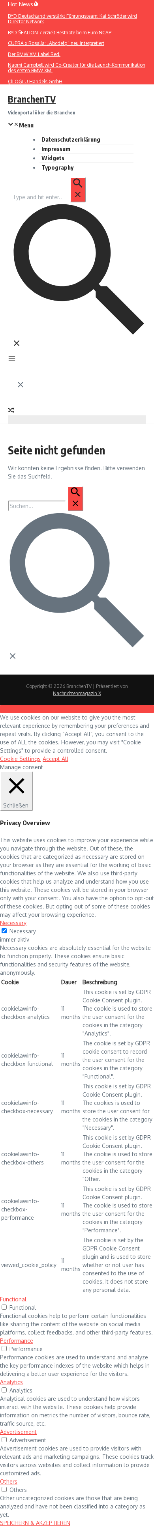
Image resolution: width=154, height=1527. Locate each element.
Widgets (52, 157)
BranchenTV (32, 99)
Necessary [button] (13, 923)
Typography (57, 167)
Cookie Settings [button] (20, 758)
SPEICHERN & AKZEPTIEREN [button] (35, 1523)
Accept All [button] (55, 758)
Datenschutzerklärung (70, 139)
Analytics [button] (11, 1382)
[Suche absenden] (78, 189)
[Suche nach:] (49, 197)
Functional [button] (13, 1299)
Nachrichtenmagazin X (77, 693)
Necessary (22, 931)
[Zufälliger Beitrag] (11, 411)
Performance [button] (16, 1340)
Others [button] (8, 1481)
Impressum (55, 148)
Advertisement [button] (18, 1431)
